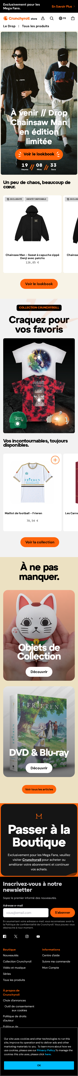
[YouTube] (38, 936)
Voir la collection (39, 542)
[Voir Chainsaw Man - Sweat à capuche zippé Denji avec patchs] (32, 224)
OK (39, 1065)
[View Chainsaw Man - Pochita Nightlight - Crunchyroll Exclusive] (57, 418)
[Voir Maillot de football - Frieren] (32, 483)
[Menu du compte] (43, 18)
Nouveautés (10, 955)
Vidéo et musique (14, 967)
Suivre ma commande (56, 961)
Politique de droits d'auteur (14, 1018)
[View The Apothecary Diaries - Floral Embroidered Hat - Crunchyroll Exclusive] (17, 423)
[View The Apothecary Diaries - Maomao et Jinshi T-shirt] (39, 357)
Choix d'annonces (14, 1000)
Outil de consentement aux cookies (19, 1008)
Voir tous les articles (39, 789)
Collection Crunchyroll (17, 961)
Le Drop (9, 26)
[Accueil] (20, 18)
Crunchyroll (31, 860)
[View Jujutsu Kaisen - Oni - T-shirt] (39, 400)
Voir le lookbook (39, 154)
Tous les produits (35, 26)
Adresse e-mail (13, 905)
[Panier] (73, 18)
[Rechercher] (52, 18)
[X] (16, 936)
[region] (40, 234)
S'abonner (62, 912)
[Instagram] (27, 936)
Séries (7, 974)
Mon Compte (50, 967)
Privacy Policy (46, 1050)
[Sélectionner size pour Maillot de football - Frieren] (55, 460)
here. (47, 1054)
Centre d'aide (51, 955)
